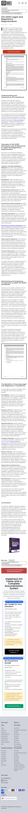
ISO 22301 (4, 8)
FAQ (2, 744)
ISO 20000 (16, 734)
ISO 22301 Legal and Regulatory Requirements (10, 11)
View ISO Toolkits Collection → (14, 651)
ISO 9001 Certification (19, 765)
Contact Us (3, 732)
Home (2, 728)
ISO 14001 (16, 740)
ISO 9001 (16, 732)
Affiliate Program (5, 734)
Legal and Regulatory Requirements (11, 13)
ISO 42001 (3, 752)
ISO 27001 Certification (19, 767)
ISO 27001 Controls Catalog (18, 769)
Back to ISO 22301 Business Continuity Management (15, 570)
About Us (3, 730)
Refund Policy (4, 738)
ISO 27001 (16, 728)
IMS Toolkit (16, 742)
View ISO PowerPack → (14, 706)
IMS (2, 762)
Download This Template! (14, 51)
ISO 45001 (16, 738)
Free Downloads (18, 746)
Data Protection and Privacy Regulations (11, 225)
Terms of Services (5, 742)
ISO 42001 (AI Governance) (20, 730)
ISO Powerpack (17, 744)
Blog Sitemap (4, 736)
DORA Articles (17, 762)
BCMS (16, 311)
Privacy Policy (4, 740)
